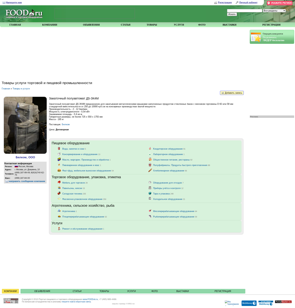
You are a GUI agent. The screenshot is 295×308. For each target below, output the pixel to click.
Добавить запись (233, 93)
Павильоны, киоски (73, 188)
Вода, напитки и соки (74, 149)
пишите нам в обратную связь (76, 301)
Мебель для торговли (75, 182)
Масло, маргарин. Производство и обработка (86, 159)
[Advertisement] (270, 79)
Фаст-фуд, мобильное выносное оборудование (88, 170)
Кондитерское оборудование (169, 149)
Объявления (42, 291)
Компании (10, 291)
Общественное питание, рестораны (172, 159)
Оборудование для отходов (168, 182)
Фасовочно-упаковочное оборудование (84, 199)
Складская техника (74, 193)
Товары (104, 291)
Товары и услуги (21, 88)
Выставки (182, 291)
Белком (66, 124)
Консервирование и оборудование (81, 154)
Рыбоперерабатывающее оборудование (175, 216)
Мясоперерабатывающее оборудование (175, 211)
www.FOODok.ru (90, 299)
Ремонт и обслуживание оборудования (83, 229)
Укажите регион (281, 3)
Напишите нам (14, 2)
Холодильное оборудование (169, 199)
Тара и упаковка (163, 193)
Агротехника (69, 211)
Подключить (273, 37)
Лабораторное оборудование (169, 154)
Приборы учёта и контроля (168, 188)
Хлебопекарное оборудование (170, 170)
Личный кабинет (248, 2)
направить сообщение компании (26, 181)
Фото (154, 291)
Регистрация (223, 291)
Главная (6, 88)
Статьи (77, 291)
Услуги (131, 291)
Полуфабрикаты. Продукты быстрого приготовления (181, 165)
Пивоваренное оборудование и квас (81, 165)
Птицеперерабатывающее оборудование (84, 216)
